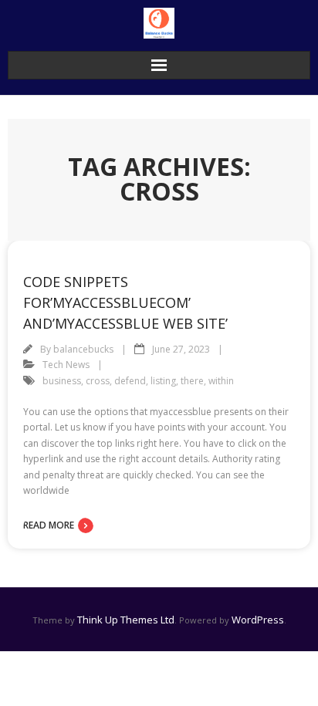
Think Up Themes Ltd (125, 620)
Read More (48, 525)
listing (163, 380)
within (221, 380)
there (192, 380)
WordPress (258, 620)
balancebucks (83, 349)
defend (130, 380)
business (61, 380)
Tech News (66, 364)
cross (98, 380)
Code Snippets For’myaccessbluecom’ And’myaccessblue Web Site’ (125, 302)
